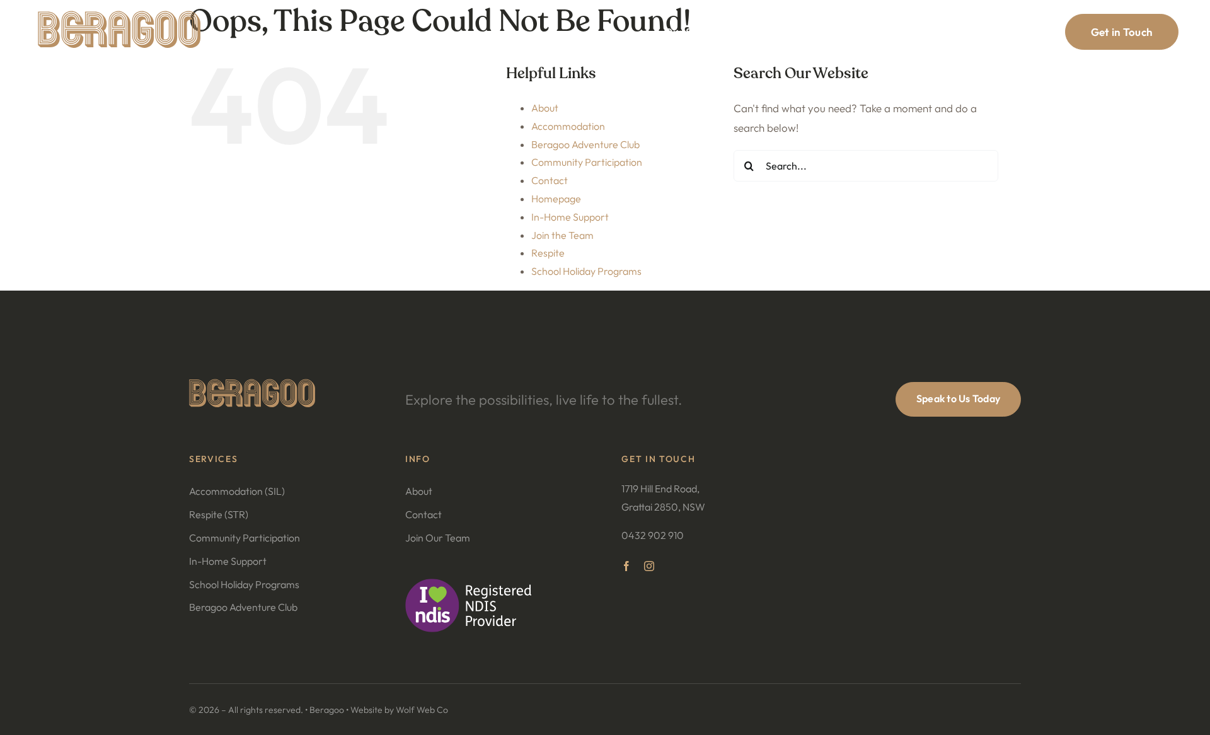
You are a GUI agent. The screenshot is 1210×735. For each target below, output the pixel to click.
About (544, 107)
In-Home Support (570, 217)
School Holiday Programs (586, 271)
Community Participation (586, 162)
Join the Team (562, 235)
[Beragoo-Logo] (119, 16)
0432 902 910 (652, 535)
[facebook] (626, 566)
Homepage (556, 198)
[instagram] (649, 566)
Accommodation (568, 126)
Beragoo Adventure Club (585, 144)
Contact (549, 180)
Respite (548, 252)
